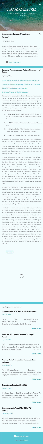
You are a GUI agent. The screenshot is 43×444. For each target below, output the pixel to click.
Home (10, 21)
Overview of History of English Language (15, 92)
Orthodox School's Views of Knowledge (14, 88)
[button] (40, 33)
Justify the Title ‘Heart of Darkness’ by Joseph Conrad (18, 335)
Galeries (26, 440)
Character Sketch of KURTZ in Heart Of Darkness (19, 311)
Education (9, 252)
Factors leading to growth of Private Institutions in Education (21, 80)
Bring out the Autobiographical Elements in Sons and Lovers (18, 361)
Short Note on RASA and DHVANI (14, 385)
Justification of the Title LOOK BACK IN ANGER (16, 409)
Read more (36, 328)
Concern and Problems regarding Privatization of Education (21, 84)
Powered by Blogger (23, 436)
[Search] (40, 5)
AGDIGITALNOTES (21, 10)
